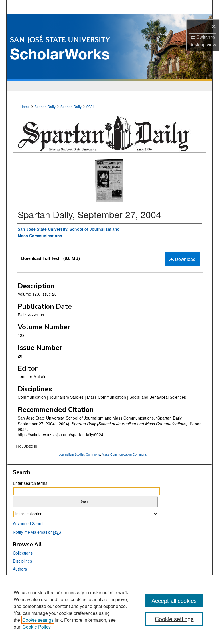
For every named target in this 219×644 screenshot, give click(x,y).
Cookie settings (38, 620)
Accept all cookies (174, 600)
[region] (109, 609)
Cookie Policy (37, 626)
